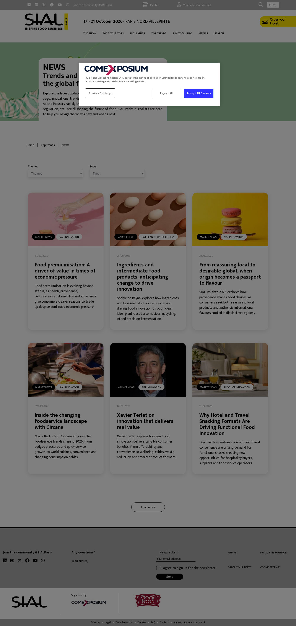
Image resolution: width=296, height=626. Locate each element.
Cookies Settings (100, 93)
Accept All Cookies (199, 93)
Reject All (166, 93)
